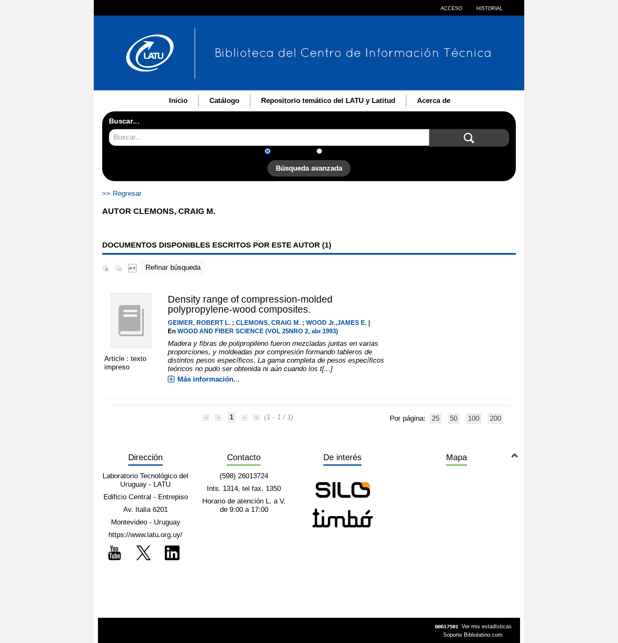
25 (435, 418)
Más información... (208, 379)
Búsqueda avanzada (309, 168)
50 (453, 418)
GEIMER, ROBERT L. (199, 322)
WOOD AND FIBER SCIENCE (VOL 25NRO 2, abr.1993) (257, 331)
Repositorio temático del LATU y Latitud (328, 101)
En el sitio (342, 152)
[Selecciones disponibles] (132, 267)
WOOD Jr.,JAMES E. (336, 322)
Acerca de (433, 101)
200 (495, 418)
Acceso (451, 8)
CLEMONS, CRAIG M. (268, 322)
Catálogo (224, 101)
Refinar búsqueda (173, 267)
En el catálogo (296, 152)
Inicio (178, 101)
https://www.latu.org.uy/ (145, 535)
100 (473, 418)
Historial (489, 8)
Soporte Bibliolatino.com (472, 635)
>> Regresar (122, 194)
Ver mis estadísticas (487, 626)
